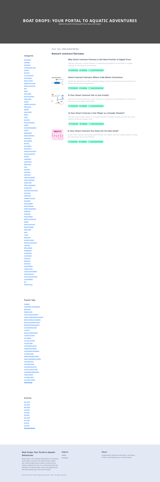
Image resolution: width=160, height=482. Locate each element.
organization (28, 253)
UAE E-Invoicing (29, 274)
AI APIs (26, 130)
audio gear (27, 175)
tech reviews (28, 78)
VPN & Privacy (28, 284)
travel (26, 117)
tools (25, 167)
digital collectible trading (31, 356)
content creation (29, 240)
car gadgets (27, 338)
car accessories (29, 75)
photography (28, 133)
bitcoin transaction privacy (32, 322)
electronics (27, 237)
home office (27, 94)
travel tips (27, 245)
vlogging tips (28, 188)
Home (54, 49)
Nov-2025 (27, 405)
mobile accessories (30, 104)
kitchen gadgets (29, 227)
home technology (29, 122)
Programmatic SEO (30, 68)
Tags (59, 49)
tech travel (27, 172)
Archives (65, 458)
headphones (28, 250)
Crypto (26, 235)
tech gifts (27, 120)
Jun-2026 (26, 425)
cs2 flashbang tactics (30, 346)
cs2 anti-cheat (28, 343)
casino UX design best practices (33, 317)
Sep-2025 (27, 412)
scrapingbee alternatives (31, 372)
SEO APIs (27, 73)
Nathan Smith (28, 312)
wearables (27, 201)
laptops (26, 222)
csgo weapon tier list (30, 367)
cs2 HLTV (27, 330)
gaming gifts (28, 112)
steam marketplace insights (32, 359)
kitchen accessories (30, 219)
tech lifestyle (28, 256)
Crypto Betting (28, 279)
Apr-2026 (27, 420)
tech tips (26, 143)
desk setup (27, 309)
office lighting (28, 248)
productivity (27, 159)
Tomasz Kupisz (28, 375)
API (25, 282)
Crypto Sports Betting (30, 271)
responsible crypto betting (32, 307)
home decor (27, 149)
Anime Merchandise (30, 128)
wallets (26, 125)
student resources (29, 198)
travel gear (27, 193)
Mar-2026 (27, 418)
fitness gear (27, 164)
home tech (27, 264)
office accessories (29, 224)
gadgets (26, 109)
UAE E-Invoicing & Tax (30, 277)
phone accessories (29, 86)
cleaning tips (28, 162)
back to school (28, 81)
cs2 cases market (29, 341)
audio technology (29, 180)
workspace (27, 65)
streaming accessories (31, 190)
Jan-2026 (26, 415)
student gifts (28, 183)
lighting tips (27, 196)
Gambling (83, 70)
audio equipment (29, 136)
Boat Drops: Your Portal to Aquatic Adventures (80, 20)
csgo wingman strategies (31, 351)
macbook (27, 304)
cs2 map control (29, 377)
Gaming (26, 70)
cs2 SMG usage (28, 354)
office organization (29, 185)
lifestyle (26, 156)
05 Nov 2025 (73, 70)
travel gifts (27, 214)
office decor (27, 107)
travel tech (27, 258)
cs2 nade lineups (29, 364)
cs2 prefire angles (29, 380)
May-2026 (27, 407)
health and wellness (30, 209)
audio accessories (29, 177)
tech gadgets (28, 141)
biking (26, 91)
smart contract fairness (96, 70)
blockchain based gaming (31, 325)
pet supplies (27, 146)
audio (25, 232)
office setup (27, 230)
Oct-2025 (27, 410)
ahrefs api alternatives (31, 333)
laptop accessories (29, 83)
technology (27, 60)
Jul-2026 (26, 423)
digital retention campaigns (32, 320)
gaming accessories (30, 151)
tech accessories (29, 96)
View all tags (28, 382)
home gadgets (28, 216)
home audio (27, 99)
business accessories (30, 243)
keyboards (27, 261)
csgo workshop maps (30, 328)
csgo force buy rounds (30, 369)
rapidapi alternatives (30, 348)
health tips (27, 211)
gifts (25, 88)
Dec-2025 (27, 402)
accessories (27, 138)
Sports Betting (28, 266)
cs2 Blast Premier (29, 335)
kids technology (28, 206)
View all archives (29, 428)
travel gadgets (28, 203)
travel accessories (29, 154)
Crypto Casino (28, 269)
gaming (26, 102)
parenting (27, 169)
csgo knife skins (29, 361)
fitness (26, 115)
